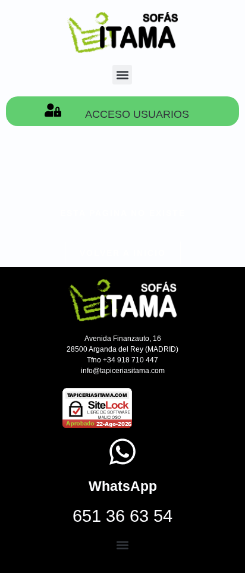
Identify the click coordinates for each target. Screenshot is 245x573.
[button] (122, 74)
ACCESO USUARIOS (137, 114)
